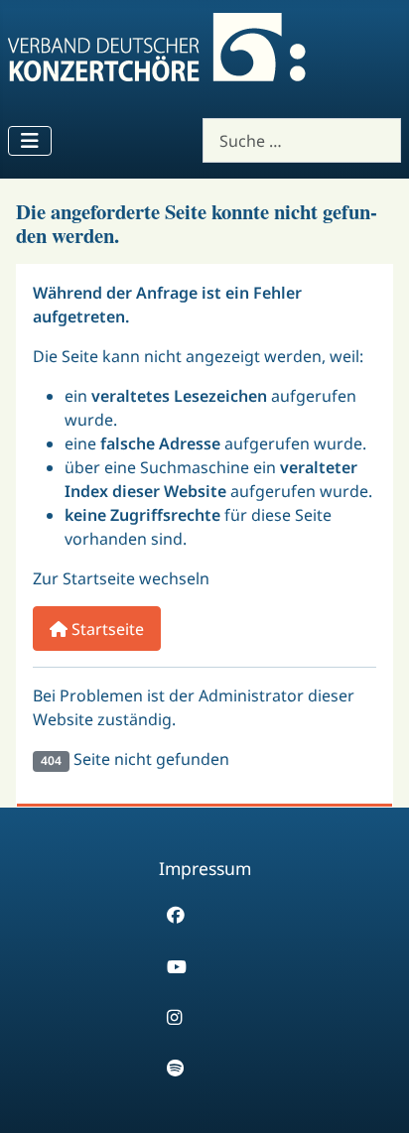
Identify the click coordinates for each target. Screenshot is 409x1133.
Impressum (205, 868)
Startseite (106, 629)
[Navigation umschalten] (30, 141)
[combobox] (302, 140)
